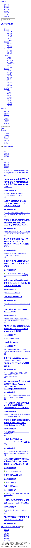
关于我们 (6, 531)
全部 (5, 151)
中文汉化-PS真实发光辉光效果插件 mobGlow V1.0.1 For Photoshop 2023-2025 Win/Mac (17, 222)
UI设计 (9, 100)
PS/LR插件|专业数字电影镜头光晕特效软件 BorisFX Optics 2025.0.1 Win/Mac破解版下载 (16, 461)
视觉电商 (9, 102)
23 (10, 527)
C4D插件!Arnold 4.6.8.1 (13, 475)
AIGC (8, 90)
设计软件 (9, 43)
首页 (5, 28)
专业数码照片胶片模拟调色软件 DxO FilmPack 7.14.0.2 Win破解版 (16, 263)
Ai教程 (9, 93)
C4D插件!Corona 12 (12, 342)
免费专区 (6, 166)
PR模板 (9, 58)
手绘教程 (9, 105)
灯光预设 (9, 87)
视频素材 (9, 67)
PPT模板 (9, 40)
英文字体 (9, 52)
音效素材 (9, 65)
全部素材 (3, 1)
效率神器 (9, 47)
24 (11, 527)
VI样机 (9, 70)
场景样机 (9, 79)
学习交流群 (7, 540)
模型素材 (9, 82)
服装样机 (9, 77)
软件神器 (6, 7)
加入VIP (3, 128)
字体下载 (6, 9)
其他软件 (9, 99)
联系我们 (6, 535)
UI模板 (9, 38)
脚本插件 (9, 45)
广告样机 (9, 75)
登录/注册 (3, 130)
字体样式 (9, 53)
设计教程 (6, 16)
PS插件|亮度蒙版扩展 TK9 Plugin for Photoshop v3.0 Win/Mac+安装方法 (15, 203)
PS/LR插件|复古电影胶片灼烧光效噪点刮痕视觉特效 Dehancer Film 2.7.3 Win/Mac (16, 405)
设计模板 (9, 36)
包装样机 (9, 72)
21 (7, 527)
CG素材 (6, 11)
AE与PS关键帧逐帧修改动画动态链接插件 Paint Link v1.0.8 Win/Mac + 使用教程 (17, 328)
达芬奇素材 (10, 62)
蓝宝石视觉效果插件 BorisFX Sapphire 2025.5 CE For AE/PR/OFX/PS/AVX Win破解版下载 (16, 242)
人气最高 (6, 167)
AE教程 (9, 95)
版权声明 (6, 536)
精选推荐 (6, 164)
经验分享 (9, 104)
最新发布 (6, 162)
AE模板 (9, 57)
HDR (8, 84)
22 (9, 527)
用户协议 (6, 538)
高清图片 (9, 31)
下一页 (15, 527)
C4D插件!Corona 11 (12, 486)
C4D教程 (9, 97)
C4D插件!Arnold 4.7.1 (13, 297)
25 (12, 527)
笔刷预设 (9, 33)
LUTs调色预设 (11, 64)
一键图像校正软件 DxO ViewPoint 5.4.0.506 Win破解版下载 (17, 441)
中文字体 (9, 50)
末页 (18, 527)
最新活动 (6, 530)
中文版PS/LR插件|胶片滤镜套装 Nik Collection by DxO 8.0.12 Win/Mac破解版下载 (17, 283)
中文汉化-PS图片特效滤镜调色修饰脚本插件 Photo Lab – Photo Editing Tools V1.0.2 (17, 422)
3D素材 (6, 14)
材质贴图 (9, 85)
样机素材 (6, 13)
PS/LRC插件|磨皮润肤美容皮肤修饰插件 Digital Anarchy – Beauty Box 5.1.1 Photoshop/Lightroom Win (17, 385)
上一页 (5, 527)
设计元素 (9, 35)
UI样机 (9, 74)
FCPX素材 (10, 60)
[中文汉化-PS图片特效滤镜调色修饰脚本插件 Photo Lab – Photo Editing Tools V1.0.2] (17, 416)
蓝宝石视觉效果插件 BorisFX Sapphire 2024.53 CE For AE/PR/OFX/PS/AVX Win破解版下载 (16, 362)
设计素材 (6, 6)
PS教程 (9, 92)
